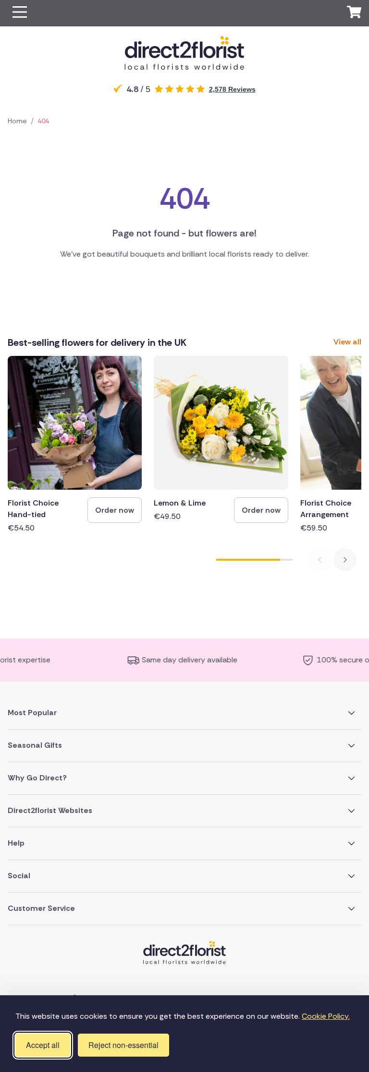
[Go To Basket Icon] (354, 13)
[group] (75, 445)
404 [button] (43, 121)
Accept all (43, 1044)
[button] (20, 13)
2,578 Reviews (232, 89)
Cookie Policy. (326, 1016)
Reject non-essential (123, 1044)
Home (17, 121)
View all (347, 342)
